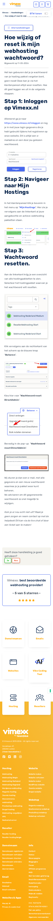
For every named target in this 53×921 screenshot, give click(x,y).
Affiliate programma (37, 869)
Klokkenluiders (35, 890)
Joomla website (35, 788)
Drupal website (35, 792)
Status (31, 855)
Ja (8, 560)
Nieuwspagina (34, 858)
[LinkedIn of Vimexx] (16, 757)
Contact (32, 851)
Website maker (35, 781)
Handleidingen (17, 13)
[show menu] (4, 4)
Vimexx (5, 13)
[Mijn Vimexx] (42, 4)
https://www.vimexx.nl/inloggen (22, 123)
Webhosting (7, 774)
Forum (31, 865)
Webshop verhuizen (37, 816)
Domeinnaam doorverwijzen (8, 867)
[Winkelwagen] (48, 4)
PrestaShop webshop (38, 813)
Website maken (35, 774)
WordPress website (37, 785)
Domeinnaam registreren (12, 851)
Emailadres (6, 883)
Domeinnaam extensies (12, 862)
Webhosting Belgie (10, 778)
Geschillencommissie (37, 879)
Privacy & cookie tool (11, 907)
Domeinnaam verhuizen (12, 855)
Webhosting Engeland (11, 785)
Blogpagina (33, 862)
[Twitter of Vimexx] (10, 757)
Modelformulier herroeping (35, 885)
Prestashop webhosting (12, 806)
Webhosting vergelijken (12, 813)
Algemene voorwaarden (39, 917)
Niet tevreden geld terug (39, 876)
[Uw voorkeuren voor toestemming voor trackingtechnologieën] (50, 690)
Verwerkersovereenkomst (39, 914)
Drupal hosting (8, 809)
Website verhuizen (36, 778)
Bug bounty (33, 897)
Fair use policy (35, 910)
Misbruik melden (35, 894)
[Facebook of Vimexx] (5, 757)
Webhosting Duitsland (11, 781)
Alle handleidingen (20, 28)
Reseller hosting (9, 834)
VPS (4, 817)
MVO (31, 872)
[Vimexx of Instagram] (21, 757)
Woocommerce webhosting (8, 800)
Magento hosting (9, 792)
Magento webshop (36, 806)
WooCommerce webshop (39, 809)
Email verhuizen (9, 890)
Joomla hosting (8, 795)
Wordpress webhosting (11, 788)
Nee (16, 560)
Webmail (5, 886)
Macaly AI (6, 903)
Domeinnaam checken (11, 858)
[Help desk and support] (36, 4)
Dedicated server (9, 820)
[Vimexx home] (15, 4)
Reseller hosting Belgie (11, 837)
